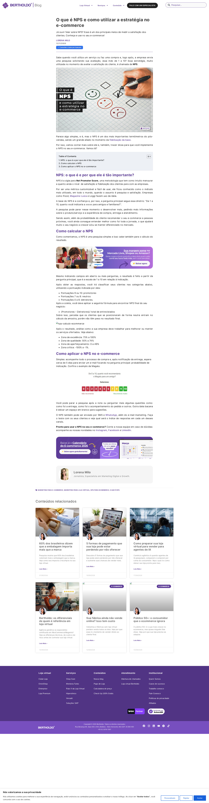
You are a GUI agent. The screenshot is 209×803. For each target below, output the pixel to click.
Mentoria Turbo (72, 684)
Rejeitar (186, 798)
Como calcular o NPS (71, 163)
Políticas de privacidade (159, 698)
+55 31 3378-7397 (104, 729)
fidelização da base (120, 140)
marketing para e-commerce (50, 490)
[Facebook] (144, 725)
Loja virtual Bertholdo (130, 684)
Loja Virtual (85, 5)
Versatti (69, 698)
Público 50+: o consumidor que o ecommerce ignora (151, 620)
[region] (104, 796)
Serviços (101, 5)
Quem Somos (155, 679)
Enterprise (43, 689)
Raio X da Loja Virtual (75, 689)
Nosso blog (98, 679)
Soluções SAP (72, 703)
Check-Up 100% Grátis (103, 693)
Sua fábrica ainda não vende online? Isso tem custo (104, 620)
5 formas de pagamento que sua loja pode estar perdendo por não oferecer (104, 546)
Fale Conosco (155, 693)
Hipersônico (71, 693)
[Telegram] (163, 725)
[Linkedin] (153, 725)
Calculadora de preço (103, 689)
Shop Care (70, 679)
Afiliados (152, 703)
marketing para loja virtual (77, 490)
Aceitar (199, 798)
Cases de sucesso (157, 684)
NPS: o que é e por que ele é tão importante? (82, 160)
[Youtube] (158, 725)
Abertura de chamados (131, 679)
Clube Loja (43, 679)
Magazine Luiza (78, 196)
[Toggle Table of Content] (147, 156)
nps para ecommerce (100, 490)
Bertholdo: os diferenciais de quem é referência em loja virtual (55, 621)
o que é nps (115, 490)
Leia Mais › (43, 569)
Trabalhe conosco (156, 689)
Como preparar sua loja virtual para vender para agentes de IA (149, 546)
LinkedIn (126, 430)
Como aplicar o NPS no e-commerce (78, 166)
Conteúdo (117, 5)
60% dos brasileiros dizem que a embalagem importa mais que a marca (56, 546)
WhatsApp (111, 415)
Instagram (101, 430)
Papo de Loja (99, 684)
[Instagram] (148, 725)
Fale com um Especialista (142, 5)
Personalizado (169, 798)
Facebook (113, 430)
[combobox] (186, 4)
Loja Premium (44, 693)
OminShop (43, 684)
